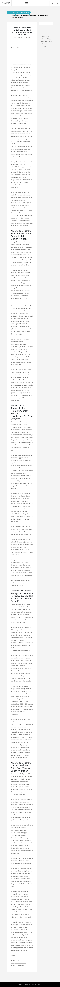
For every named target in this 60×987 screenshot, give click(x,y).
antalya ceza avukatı (17, 965)
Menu (57, 3)
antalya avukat (15, 960)
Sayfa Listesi (45, 36)
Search (52, 3)
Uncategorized (18, 37)
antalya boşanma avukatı (18, 963)
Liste (43, 34)
